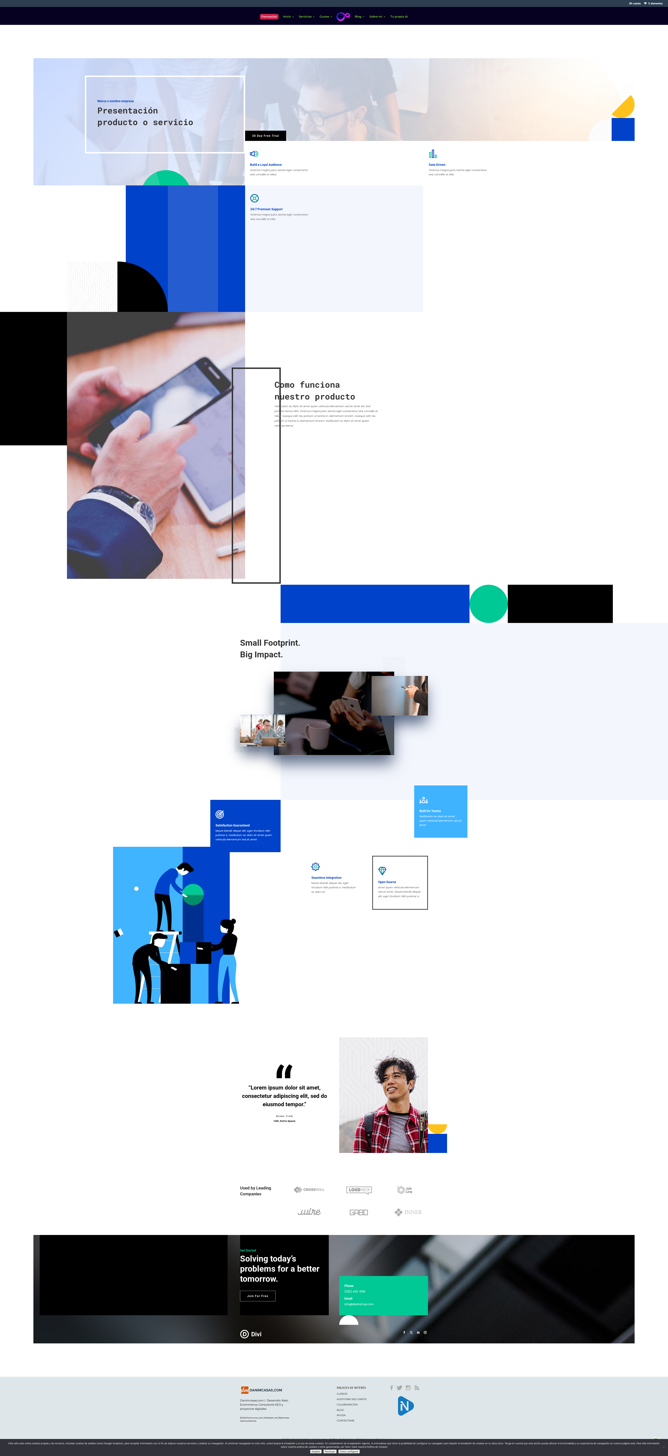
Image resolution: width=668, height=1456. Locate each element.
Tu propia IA (399, 16)
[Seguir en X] (411, 1332)
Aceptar (316, 1451)
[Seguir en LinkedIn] (418, 1332)
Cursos (324, 16)
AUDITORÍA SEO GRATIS (352, 1399)
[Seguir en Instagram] (425, 1332)
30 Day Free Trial (265, 135)
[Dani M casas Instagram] (410, 1391)
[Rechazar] (663, 1447)
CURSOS (342, 1393)
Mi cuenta (635, 3)
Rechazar (330, 1451)
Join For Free (257, 1296)
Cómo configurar (349, 1451)
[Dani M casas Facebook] (393, 1391)
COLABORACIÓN (347, 1404)
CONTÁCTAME (345, 1420)
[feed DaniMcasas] (419, 1391)
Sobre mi (375, 16)
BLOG (340, 1410)
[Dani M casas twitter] (401, 1391)
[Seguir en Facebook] (404, 1332)
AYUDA (341, 1415)
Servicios (305, 16)
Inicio (287, 16)
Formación (269, 16)
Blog (358, 16)
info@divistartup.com (359, 1304)
